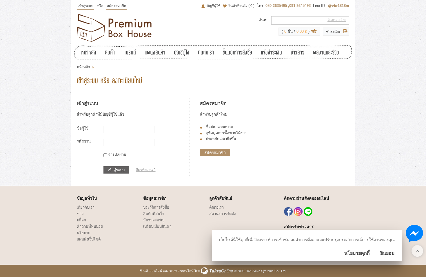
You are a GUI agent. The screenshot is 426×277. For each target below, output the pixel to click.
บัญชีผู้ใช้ (213, 6)
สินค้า (110, 53)
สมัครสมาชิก (116, 6)
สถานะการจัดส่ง (222, 214)
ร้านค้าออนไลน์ (151, 271)
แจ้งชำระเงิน (271, 53)
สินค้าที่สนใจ (241, 6)
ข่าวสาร (297, 53)
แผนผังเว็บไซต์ (89, 239)
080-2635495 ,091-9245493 (288, 5)
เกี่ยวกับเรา (85, 207)
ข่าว (80, 214)
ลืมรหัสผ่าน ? (146, 170)
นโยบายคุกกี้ (357, 253)
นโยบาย (83, 233)
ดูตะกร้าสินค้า (314, 32)
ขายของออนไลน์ (182, 271)
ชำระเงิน (333, 32)
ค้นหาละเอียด (336, 20)
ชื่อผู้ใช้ (82, 128)
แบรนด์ (129, 53)
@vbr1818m (338, 5)
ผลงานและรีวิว (326, 53)
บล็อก (81, 220)
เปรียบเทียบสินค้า (157, 226)
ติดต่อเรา (206, 53)
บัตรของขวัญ (153, 220)
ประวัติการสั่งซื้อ (156, 207)
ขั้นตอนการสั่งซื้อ (237, 53)
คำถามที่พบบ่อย (90, 226)
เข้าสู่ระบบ (85, 6)
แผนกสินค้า (155, 53)
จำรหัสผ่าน (117, 154)
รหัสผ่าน (84, 141)
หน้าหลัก (88, 53)
